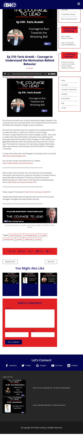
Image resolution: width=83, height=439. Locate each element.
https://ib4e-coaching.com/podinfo (37, 192)
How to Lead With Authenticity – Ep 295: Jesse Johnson (30, 289)
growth (19, 239)
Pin (49, 251)
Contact (63, 108)
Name (7, 331)
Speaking (64, 94)
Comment (8, 308)
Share (13, 251)
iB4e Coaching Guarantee (69, 19)
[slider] (53, 74)
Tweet (23, 251)
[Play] (5, 74)
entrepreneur (9, 239)
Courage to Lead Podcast (69, 89)
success (38, 239)
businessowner (16, 235)
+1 (32, 251)
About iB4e (64, 10)
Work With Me (65, 99)
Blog (62, 103)
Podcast (29, 68)
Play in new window (16, 77)
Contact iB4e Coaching (68, 14)
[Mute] (49, 74)
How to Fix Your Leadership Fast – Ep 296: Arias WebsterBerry (11, 289)
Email (33, 331)
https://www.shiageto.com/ (16, 156)
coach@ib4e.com (70, 45)
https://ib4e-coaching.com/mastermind (21, 182)
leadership (29, 239)
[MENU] (77, 3)
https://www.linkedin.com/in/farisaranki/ (18, 163)
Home (63, 80)
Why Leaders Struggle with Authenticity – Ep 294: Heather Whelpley (48, 290)
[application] (30, 74)
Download (29, 77)
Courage (43, 235)
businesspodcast (30, 235)
